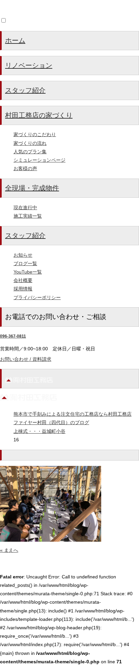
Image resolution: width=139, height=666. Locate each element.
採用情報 (22, 288)
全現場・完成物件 (32, 188)
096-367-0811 (13, 336)
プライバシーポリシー (37, 297)
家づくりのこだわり (34, 134)
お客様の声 (25, 168)
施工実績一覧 (27, 216)
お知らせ (22, 255)
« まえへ (9, 550)
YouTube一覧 (27, 272)
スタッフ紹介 (25, 90)
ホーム (15, 40)
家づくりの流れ (30, 143)
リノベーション (28, 65)
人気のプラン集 (30, 151)
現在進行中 (25, 207)
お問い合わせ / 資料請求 (25, 359)
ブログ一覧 (25, 263)
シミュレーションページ (39, 160)
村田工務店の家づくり (39, 115)
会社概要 (22, 280)
